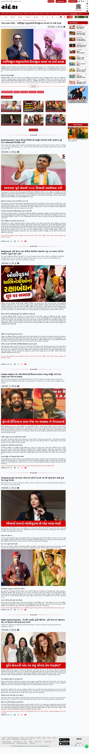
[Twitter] (87, 6)
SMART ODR (32, 743)
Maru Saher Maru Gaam (16, 13)
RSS (25, 741)
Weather (26, 13)
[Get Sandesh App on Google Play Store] (64, 740)
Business (41, 13)
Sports (56, 13)
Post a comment (33, 130)
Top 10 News (73, 23)
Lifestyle (65, 13)
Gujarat (7, 13)
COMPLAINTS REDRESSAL (22, 743)
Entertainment (73, 13)
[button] (79, 1)
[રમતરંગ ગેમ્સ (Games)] (60, 17)
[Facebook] (87, 3)
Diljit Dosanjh (24, 92)
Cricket (52, 13)
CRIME (60, 13)
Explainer (13, 17)
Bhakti (80, 13)
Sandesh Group (48, 741)
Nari (47, 17)
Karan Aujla (40, 92)
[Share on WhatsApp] (87, 746)
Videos (5, 17)
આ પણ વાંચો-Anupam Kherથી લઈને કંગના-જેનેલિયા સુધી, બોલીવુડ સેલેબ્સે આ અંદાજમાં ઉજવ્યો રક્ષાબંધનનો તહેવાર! (33, 608)
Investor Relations (6, 741)
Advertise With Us (18, 741)
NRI (52, 17)
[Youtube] (87, 11)
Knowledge (28, 17)
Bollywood (16, 92)
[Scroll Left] (1, 17)
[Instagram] (87, 8)
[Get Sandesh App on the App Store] (64, 744)
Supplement (60, 1)
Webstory (35, 13)
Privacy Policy (38, 741)
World (47, 13)
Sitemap (30, 741)
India (31, 13)
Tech (43, 17)
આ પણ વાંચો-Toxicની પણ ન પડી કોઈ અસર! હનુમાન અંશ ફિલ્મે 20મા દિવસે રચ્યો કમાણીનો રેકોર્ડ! (27, 466)
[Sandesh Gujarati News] (10, 6)
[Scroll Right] (58, 17)
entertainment (9, 20)
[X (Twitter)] (61, 27)
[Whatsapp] (87, 1)
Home (2, 13)
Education (20, 17)
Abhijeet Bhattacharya (7, 92)
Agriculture (36, 17)
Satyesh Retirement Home (8, 743)
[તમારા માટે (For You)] (64, 17)
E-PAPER (52, 1)
